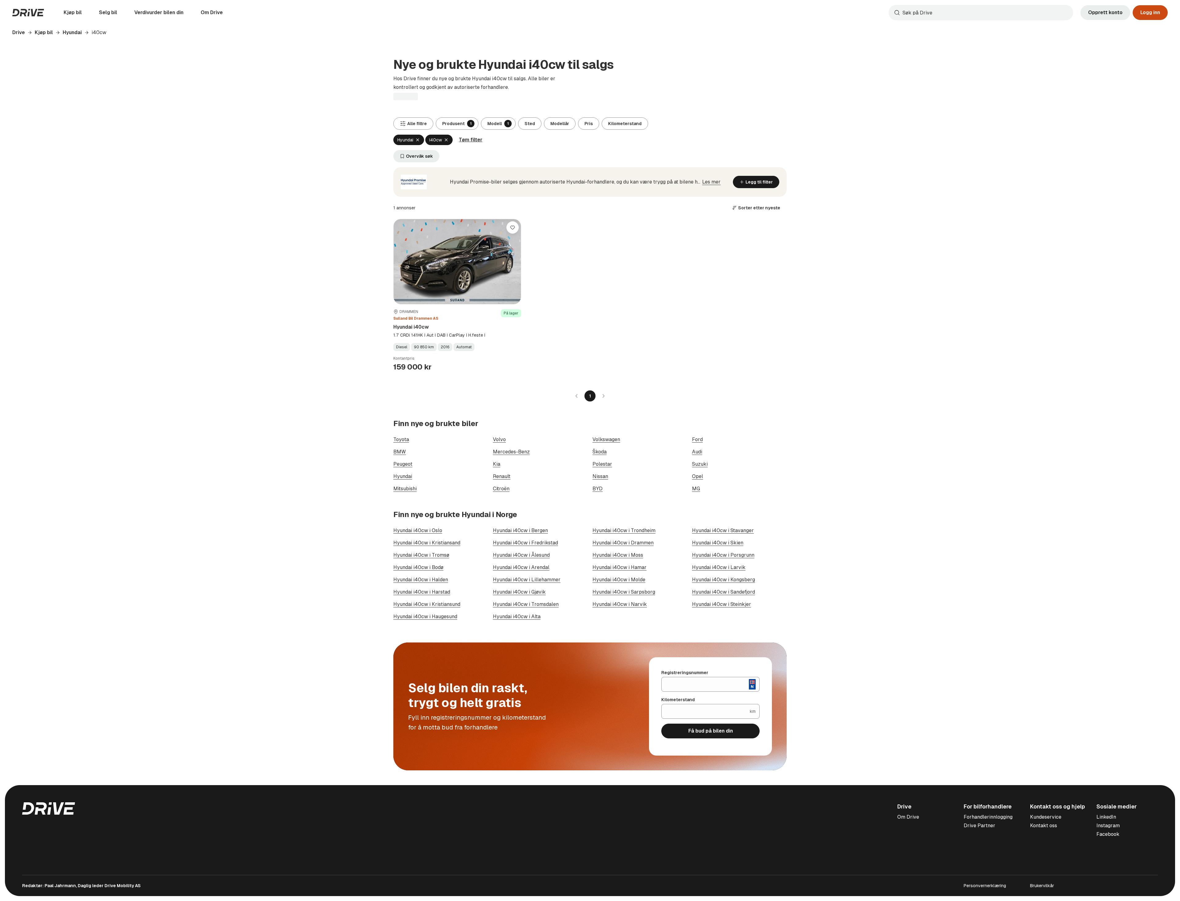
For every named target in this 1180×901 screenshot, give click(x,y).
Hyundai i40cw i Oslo (417, 530)
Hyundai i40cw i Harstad (421, 592)
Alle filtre (417, 123)
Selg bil (108, 12)
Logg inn (1150, 12)
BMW (399, 452)
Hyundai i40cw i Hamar (619, 567)
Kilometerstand (625, 123)
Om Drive (212, 12)
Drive (18, 32)
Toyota (401, 439)
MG (696, 489)
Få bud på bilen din (710, 731)
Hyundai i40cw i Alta (517, 616)
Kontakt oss (1043, 825)
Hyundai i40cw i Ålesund (521, 555)
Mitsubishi (405, 489)
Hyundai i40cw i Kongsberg (723, 580)
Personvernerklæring (985, 885)
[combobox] (981, 12)
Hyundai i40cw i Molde (618, 580)
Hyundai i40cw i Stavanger (723, 530)
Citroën (501, 489)
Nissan (600, 476)
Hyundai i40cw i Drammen (623, 543)
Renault (501, 476)
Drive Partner (979, 825)
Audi (697, 452)
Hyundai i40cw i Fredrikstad (525, 543)
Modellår (559, 123)
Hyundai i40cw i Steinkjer (721, 604)
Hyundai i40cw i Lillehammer (526, 580)
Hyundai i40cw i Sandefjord (723, 592)
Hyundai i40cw (411, 327)
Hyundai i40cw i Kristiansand (426, 543)
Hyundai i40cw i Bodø (418, 567)
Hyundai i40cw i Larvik (718, 567)
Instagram (1108, 825)
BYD (597, 489)
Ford (697, 439)
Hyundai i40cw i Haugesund (425, 616)
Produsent (457, 123)
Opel (697, 476)
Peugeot (402, 464)
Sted (530, 123)
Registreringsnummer (684, 672)
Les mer (711, 182)
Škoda (599, 452)
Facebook (1107, 834)
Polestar (602, 464)
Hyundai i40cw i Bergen (520, 530)
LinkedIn (1106, 817)
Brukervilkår (1042, 885)
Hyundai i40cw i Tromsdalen (526, 604)
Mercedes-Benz (511, 452)
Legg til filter (759, 182)
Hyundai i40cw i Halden (420, 580)
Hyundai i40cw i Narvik (619, 604)
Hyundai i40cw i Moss (617, 555)
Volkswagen (606, 439)
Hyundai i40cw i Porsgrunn (723, 555)
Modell (498, 123)
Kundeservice (1045, 817)
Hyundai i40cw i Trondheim (623, 530)
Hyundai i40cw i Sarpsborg (623, 592)
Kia (496, 464)
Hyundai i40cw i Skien (717, 543)
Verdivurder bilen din (158, 12)
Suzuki (700, 464)
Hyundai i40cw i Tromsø (421, 555)
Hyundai (72, 32)
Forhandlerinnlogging (988, 817)
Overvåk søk (419, 156)
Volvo (499, 439)
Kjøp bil (73, 12)
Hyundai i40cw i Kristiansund (426, 604)
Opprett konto (1105, 12)
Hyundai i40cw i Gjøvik (519, 592)
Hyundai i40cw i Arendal (521, 567)
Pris (588, 123)
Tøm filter (470, 140)
